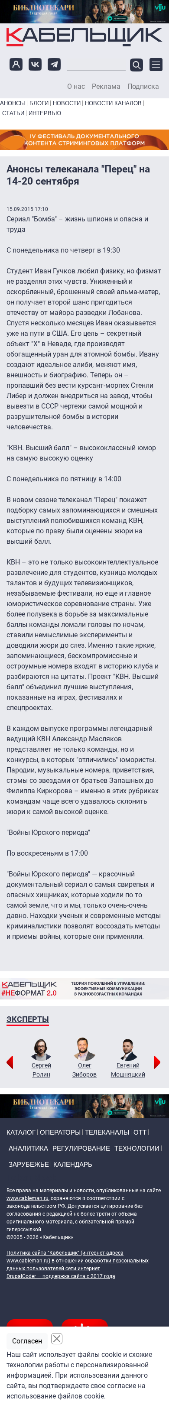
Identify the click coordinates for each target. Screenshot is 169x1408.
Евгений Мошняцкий (128, 1070)
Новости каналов (113, 103)
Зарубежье (29, 1164)
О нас (76, 87)
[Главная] (84, 37)
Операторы (60, 1132)
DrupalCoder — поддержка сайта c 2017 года (60, 1276)
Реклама (106, 87)
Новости (67, 103)
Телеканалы (107, 1132)
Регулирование (81, 1148)
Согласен (27, 1341)
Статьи (13, 113)
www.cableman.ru (27, 1198)
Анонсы (12, 103)
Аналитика (28, 1148)
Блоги (39, 103)
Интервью (45, 113)
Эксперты (27, 1019)
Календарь (72, 1164)
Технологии (136, 1148)
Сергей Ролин (41, 1070)
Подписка (143, 87)
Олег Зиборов (84, 1070)
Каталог (21, 1132)
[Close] (56, 1338)
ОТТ (139, 1132)
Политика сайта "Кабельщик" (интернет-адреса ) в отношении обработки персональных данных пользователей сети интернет (77, 1261)
